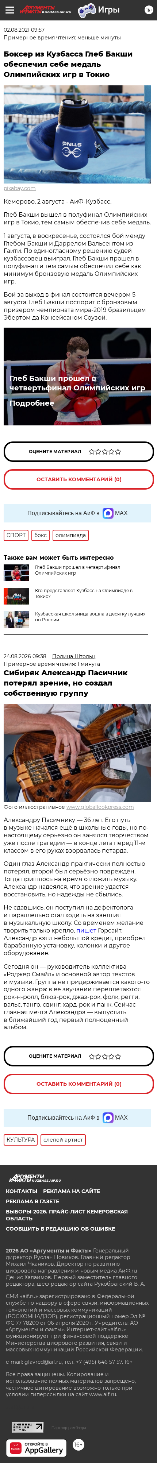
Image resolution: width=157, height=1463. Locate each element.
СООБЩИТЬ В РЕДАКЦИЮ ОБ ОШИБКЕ (60, 1228)
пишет (87, 930)
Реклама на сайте (71, 1191)
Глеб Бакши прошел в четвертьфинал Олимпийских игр (77, 383)
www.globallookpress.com (100, 807)
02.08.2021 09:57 (24, 30)
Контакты (21, 1191)
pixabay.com (20, 188)
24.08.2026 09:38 (25, 656)
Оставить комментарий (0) (79, 479)
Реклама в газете (32, 1201)
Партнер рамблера (68, 1427)
